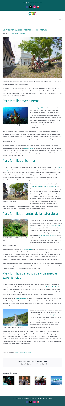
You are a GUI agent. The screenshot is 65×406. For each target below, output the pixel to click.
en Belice (40, 108)
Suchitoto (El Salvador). (50, 186)
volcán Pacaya (28, 249)
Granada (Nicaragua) (36, 186)
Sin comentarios (21, 33)
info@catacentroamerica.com (32, 3)
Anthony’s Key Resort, (52, 287)
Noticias (14, 33)
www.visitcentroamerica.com (23, 352)
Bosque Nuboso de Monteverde (47, 235)
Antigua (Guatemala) (54, 315)
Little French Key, (21, 298)
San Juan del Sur (28, 148)
